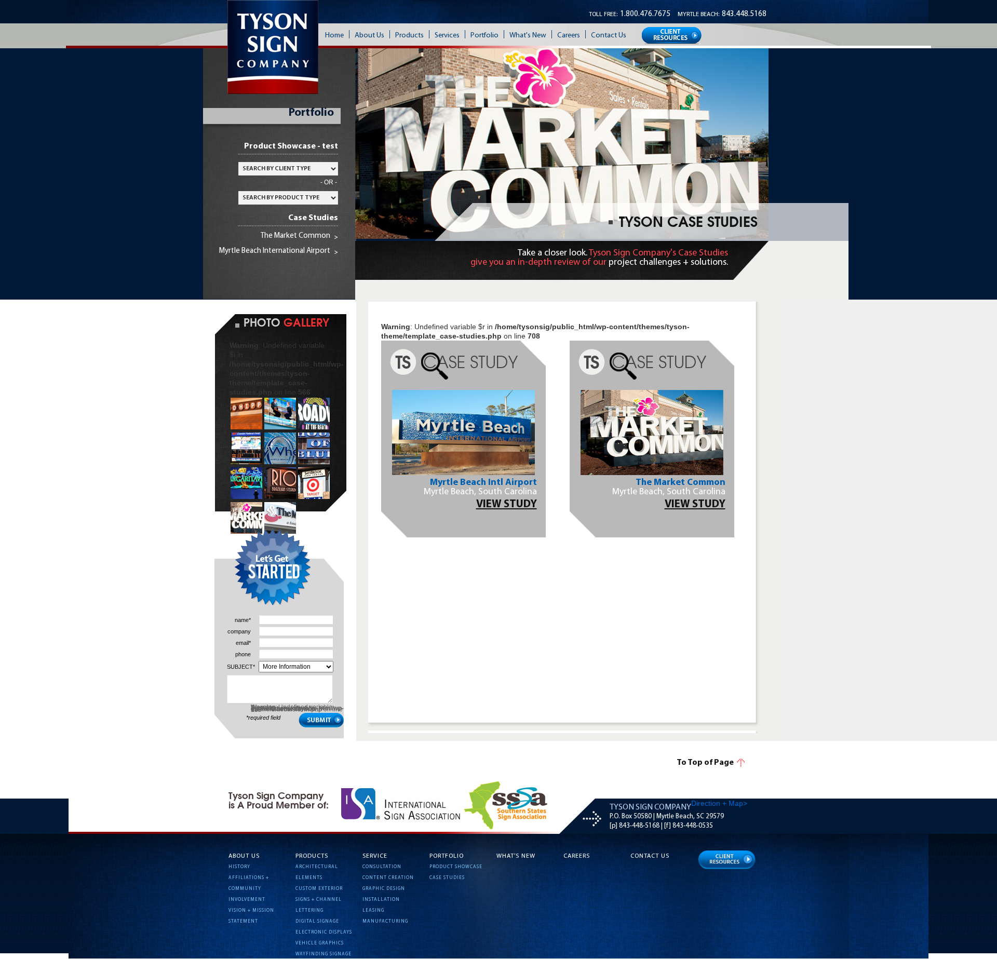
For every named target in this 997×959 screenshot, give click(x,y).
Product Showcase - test (291, 146)
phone (243, 654)
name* (243, 620)
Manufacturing (385, 921)
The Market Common (295, 236)
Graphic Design (383, 888)
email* (243, 643)
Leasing (373, 910)
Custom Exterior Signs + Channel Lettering (319, 899)
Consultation (381, 867)
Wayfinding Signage (323, 954)
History (239, 867)
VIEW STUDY (506, 504)
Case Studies (313, 218)
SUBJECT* (239, 667)
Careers (576, 856)
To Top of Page (705, 763)
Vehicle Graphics (319, 943)
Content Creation (388, 877)
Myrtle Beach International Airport (274, 251)
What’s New (515, 856)
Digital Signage (317, 921)
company (239, 631)
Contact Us (649, 856)
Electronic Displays (323, 932)
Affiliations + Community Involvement (248, 888)
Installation (381, 899)
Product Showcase (455, 867)
